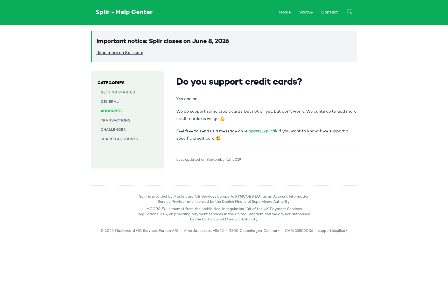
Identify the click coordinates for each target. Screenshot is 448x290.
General (109, 102)
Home (285, 12)
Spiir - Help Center (124, 12)
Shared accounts (119, 139)
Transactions (115, 120)
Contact (329, 12)
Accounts (111, 111)
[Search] (349, 11)
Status (306, 12)
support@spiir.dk (260, 131)
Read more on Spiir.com (119, 53)
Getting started (118, 92)
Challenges (113, 130)
